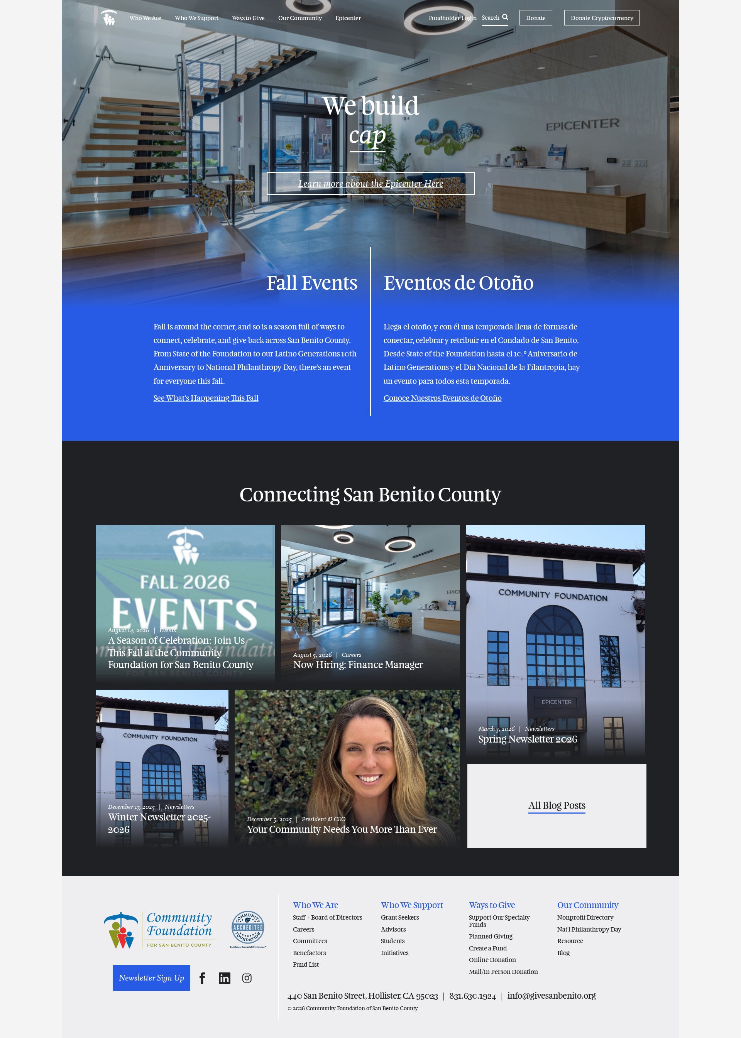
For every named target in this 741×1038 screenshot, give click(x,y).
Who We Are (145, 18)
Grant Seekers (400, 917)
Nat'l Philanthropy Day (589, 929)
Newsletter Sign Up (151, 977)
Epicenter (348, 18)
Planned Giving (491, 936)
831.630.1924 (472, 996)
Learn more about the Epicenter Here (370, 183)
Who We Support (196, 18)
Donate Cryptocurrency (602, 18)
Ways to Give (248, 18)
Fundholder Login (453, 18)
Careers (304, 929)
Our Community (300, 18)
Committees (310, 941)
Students (393, 941)
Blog (563, 953)
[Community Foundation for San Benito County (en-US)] (109, 18)
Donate (536, 18)
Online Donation (492, 960)
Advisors (393, 929)
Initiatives (395, 953)
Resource (570, 941)
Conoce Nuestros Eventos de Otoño (443, 398)
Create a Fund (488, 948)
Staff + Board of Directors (327, 917)
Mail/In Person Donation (503, 972)
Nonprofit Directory (585, 917)
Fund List (306, 964)
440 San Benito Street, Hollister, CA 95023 (363, 996)
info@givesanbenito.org (552, 996)
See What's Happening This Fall (206, 398)
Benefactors (309, 953)
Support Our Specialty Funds (499, 921)
